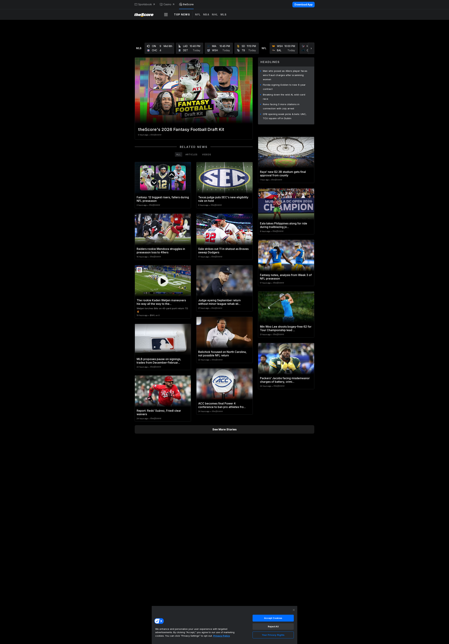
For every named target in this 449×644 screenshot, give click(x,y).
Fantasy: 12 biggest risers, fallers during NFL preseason (163, 199)
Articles (191, 154)
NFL (198, 14)
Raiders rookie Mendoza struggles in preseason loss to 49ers (161, 250)
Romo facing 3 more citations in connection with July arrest (281, 106)
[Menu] (166, 14)
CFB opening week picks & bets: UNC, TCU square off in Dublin (285, 116)
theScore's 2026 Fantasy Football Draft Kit (181, 129)
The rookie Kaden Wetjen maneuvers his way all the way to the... (161, 302)
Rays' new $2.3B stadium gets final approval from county (283, 173)
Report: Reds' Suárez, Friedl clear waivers (159, 412)
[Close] (294, 610)
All (178, 154)
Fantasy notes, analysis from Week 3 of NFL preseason (286, 276)
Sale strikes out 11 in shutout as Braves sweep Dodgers (223, 250)
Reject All (273, 626)
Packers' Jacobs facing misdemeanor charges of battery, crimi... (285, 379)
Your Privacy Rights (273, 634)
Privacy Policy (221, 635)
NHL (215, 14)
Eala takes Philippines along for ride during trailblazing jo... (283, 225)
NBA (206, 14)
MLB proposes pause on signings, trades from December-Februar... (159, 360)
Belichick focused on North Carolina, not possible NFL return (222, 353)
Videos (206, 154)
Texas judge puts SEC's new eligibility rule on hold (223, 199)
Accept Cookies (273, 618)
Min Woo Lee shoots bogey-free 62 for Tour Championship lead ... (285, 328)
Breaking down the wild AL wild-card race (284, 96)
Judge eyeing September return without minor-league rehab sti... (219, 302)
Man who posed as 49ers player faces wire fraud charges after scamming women (285, 75)
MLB (223, 14)
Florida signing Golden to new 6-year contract (284, 86)
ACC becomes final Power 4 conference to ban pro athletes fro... (222, 405)
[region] (224, 625)
